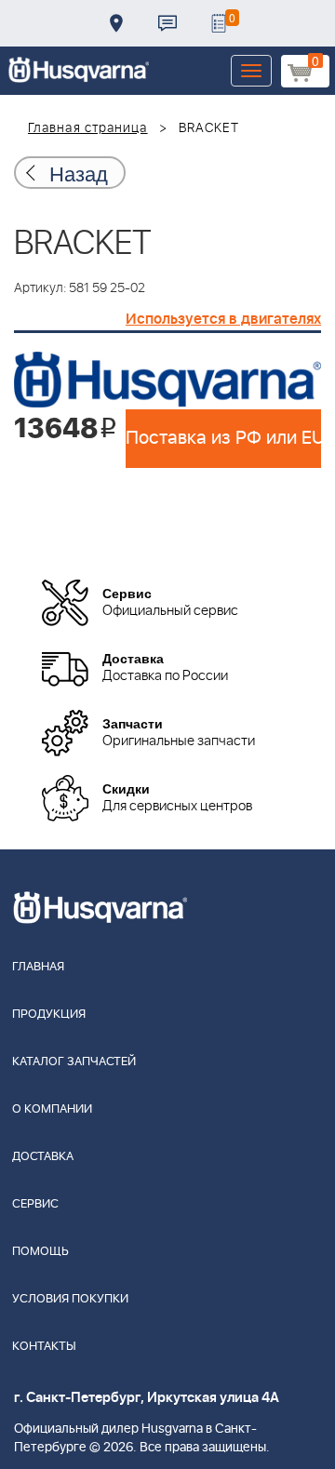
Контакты (167, 23)
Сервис (35, 1204)
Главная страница (88, 128)
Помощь (40, 1252)
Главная (38, 967)
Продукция (49, 1014)
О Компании (52, 1109)
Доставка (116, 23)
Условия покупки (70, 1299)
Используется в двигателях (223, 319)
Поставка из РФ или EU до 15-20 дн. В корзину (223, 438)
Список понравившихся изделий (218, 23)
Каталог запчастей (74, 1062)
